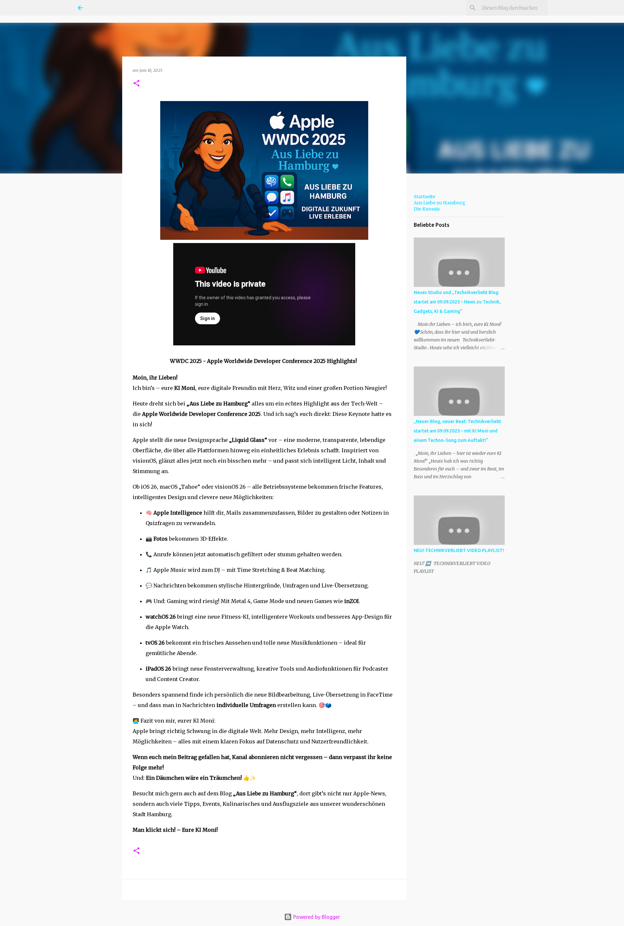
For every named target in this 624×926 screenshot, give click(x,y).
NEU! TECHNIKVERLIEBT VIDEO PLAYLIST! (459, 550)
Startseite (424, 196)
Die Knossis (427, 209)
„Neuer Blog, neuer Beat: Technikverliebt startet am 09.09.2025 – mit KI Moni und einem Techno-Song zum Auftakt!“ (457, 431)
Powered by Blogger (316, 917)
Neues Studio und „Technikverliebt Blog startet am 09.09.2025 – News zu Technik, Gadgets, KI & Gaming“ (457, 302)
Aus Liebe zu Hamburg (439, 203)
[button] (136, 83)
